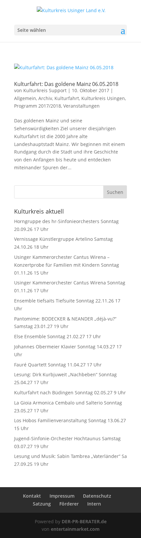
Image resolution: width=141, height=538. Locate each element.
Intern (94, 504)
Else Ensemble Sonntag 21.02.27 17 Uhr (57, 336)
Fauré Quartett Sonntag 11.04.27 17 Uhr (58, 365)
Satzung (42, 504)
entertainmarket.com (75, 529)
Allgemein (25, 98)
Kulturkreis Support (45, 90)
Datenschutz (97, 496)
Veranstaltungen (81, 106)
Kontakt (32, 496)
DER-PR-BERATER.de (84, 521)
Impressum (62, 496)
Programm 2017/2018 (37, 106)
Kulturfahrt (66, 98)
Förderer (69, 504)
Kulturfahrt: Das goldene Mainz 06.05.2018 (66, 84)
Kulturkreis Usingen (103, 98)
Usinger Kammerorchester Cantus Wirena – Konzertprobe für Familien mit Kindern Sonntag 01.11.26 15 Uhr (66, 265)
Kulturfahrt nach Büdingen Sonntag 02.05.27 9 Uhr (70, 392)
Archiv (45, 98)
